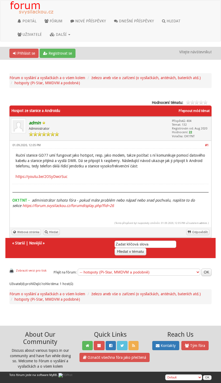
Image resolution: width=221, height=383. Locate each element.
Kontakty (168, 345)
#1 (207, 145)
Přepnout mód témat (194, 111)
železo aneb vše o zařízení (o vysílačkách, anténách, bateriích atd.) (146, 78)
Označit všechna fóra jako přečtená (116, 357)
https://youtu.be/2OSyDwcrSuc (41, 176)
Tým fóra (197, 345)
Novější (35, 243)
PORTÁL (28, 21)
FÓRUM (55, 21)
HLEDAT (173, 21)
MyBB (53, 375)
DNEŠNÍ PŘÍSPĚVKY (136, 21)
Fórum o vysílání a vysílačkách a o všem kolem (47, 78)
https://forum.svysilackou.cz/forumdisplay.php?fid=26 (68, 205)
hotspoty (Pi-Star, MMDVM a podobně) (47, 83)
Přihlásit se (25, 53)
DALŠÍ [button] (61, 34)
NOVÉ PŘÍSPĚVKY (90, 21)
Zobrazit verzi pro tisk (31, 270)
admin (203, 223)
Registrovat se (59, 53)
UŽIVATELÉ (32, 34)
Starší (20, 243)
